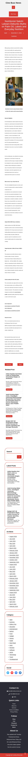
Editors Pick (12, 624)
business (14, 36)
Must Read (12, 643)
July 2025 (12, 567)
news (10, 645)
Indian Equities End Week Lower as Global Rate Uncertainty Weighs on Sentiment (14, 376)
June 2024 (12, 597)
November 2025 (14, 557)
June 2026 (12, 541)
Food (10, 633)
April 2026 (12, 546)
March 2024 (12, 604)
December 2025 (14, 555)
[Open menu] (13, 7)
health (11, 640)
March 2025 (12, 576)
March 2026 (12, 548)
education (12, 626)
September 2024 (14, 590)
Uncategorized (13, 659)
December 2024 (14, 583)
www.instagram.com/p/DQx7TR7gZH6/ (12, 306)
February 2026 (13, 550)
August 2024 (13, 592)
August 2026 (13, 536)
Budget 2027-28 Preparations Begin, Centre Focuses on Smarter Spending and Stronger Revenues (13, 424)
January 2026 (13, 553)
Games (11, 638)
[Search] (19, 456)
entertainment (13, 629)
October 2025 (13, 560)
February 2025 (13, 578)
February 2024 (13, 606)
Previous (8, 364)
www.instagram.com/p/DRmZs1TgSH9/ (12, 310)
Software (12, 650)
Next (20, 364)
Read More (9, 389)
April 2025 (12, 574)
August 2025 (13, 564)
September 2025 (14, 562)
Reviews (11, 647)
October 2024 (13, 588)
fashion (11, 631)
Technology (12, 654)
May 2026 (12, 543)
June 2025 (12, 569)
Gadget (11, 636)
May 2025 (12, 571)
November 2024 (14, 585)
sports (11, 652)
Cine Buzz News (13, 3)
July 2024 (12, 595)
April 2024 (12, 602)
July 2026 (12, 539)
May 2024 (12, 599)
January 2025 (13, 581)
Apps (10, 619)
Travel (11, 657)
